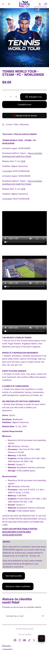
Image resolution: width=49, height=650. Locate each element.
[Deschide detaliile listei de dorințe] (41, 638)
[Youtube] (24, 640)
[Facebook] (15, 640)
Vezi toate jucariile (13, 576)
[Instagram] (19, 640)
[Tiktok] (29, 640)
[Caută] (9, 4)
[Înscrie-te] (43, 616)
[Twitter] (34, 640)
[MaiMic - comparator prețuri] (24, 647)
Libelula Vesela (27, 629)
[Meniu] (3, 4)
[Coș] (46, 4)
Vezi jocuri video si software (17, 586)
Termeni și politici (24, 634)
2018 (23, 161)
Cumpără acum (24, 104)
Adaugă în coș (35, 97)
